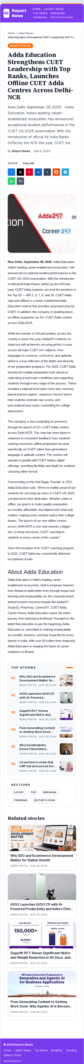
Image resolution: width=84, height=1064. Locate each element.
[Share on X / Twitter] (20, 172)
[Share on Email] (20, 181)
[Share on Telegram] (65, 172)
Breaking (58, 13)
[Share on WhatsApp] (11, 181)
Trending (40, 17)
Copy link (28, 163)
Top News (40, 13)
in (38, 172)
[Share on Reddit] (56, 172)
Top (33, 792)
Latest (19, 792)
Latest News (54, 9)
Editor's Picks (61, 17)
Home (37, 9)
